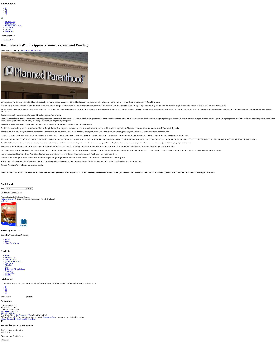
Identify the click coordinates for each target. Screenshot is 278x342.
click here (4, 201)
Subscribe (5, 340)
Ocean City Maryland (27, 319)
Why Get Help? (10, 24)
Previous (5, 40)
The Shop (8, 29)
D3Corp (17, 319)
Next (12, 40)
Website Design (6, 319)
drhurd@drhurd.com (8, 313)
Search (3, 188)
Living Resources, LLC (22, 315)
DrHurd (22, 50)
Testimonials (9, 27)
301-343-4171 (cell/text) (9, 311)
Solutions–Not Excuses (13, 26)
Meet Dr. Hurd (10, 22)
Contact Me (9, 31)
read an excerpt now (8, 199)
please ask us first (49, 317)
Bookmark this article (33, 50)
